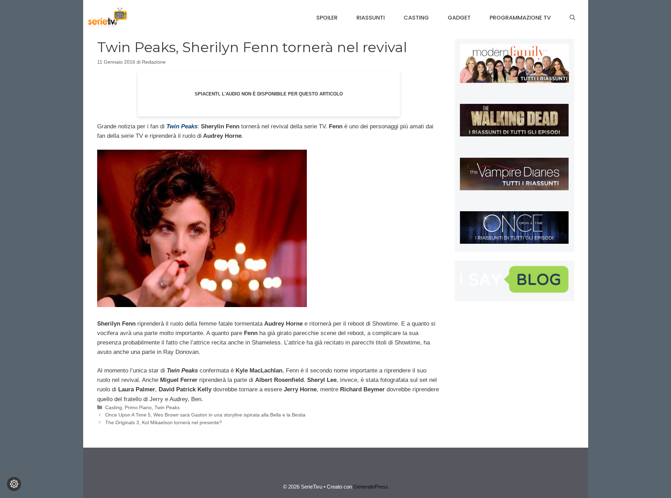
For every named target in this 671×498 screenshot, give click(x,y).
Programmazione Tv (520, 18)
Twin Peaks (167, 407)
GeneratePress (370, 487)
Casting (416, 18)
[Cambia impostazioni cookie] (14, 484)
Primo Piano (138, 407)
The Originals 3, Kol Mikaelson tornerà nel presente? (163, 422)
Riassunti (370, 18)
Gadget (459, 18)
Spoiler (327, 18)
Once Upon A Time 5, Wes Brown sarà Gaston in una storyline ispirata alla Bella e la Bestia (205, 415)
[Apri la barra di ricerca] (572, 18)
